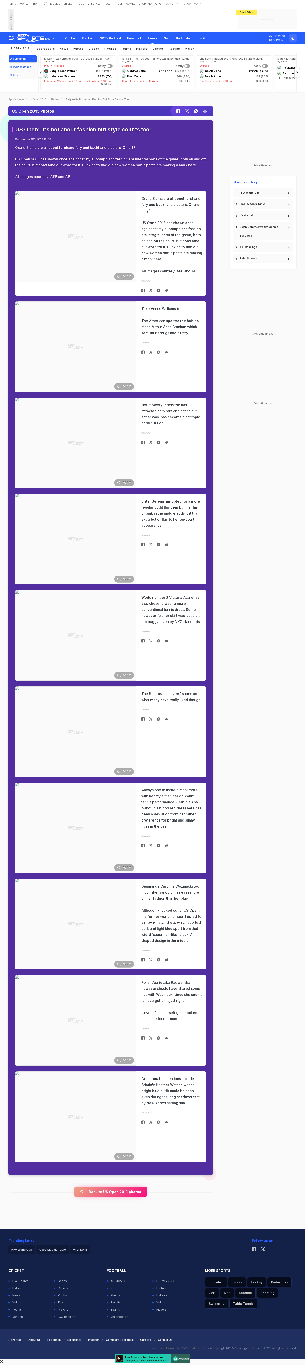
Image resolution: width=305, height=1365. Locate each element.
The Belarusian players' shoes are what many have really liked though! (171, 696)
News (64, 48)
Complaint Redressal (120, 1339)
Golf (167, 38)
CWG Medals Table (252, 204)
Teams (17, 1309)
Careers (145, 1339)
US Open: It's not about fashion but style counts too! (83, 129)
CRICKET (68, 3)
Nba (227, 1293)
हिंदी (45, 3)
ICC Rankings (248, 247)
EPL (15, 75)
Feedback (54, 1339)
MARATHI (199, 3)
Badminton (184, 38)
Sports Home (16, 99)
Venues (158, 48)
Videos (93, 48)
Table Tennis (243, 1303)
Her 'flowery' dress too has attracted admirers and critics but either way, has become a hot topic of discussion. (170, 414)
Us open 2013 (37, 99)
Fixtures (110, 48)
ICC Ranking (66, 1316)
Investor (93, 1339)
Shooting (267, 1293)
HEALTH (108, 3)
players (142, 48)
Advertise (15, 1339)
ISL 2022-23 (119, 1281)
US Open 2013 (18, 48)
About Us (34, 1339)
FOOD (80, 3)
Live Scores (20, 1281)
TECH (119, 3)
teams (126, 48)
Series (62, 1281)
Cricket (70, 38)
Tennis (152, 38)
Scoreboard (46, 48)
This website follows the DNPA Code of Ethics (178, 1348)
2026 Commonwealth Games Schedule (259, 231)
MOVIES (55, 3)
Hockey (257, 1282)
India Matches (22, 67)
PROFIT (36, 3)
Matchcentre (119, 1316)
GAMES (131, 3)
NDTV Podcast (110, 38)
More (189, 48)
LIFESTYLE (94, 3)
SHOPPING (145, 3)
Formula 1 (134, 38)
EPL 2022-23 (165, 1281)
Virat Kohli (246, 215)
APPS (158, 3)
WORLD (24, 3)
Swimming (217, 1303)
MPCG (187, 3)
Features (64, 1302)
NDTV (12, 3)
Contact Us (165, 1339)
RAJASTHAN (172, 3)
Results (174, 48)
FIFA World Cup (250, 192)
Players (63, 1309)
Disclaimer (74, 1339)
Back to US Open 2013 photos (114, 1192)
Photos (78, 48)
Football (88, 38)
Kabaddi (245, 1293)
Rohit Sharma (248, 258)
